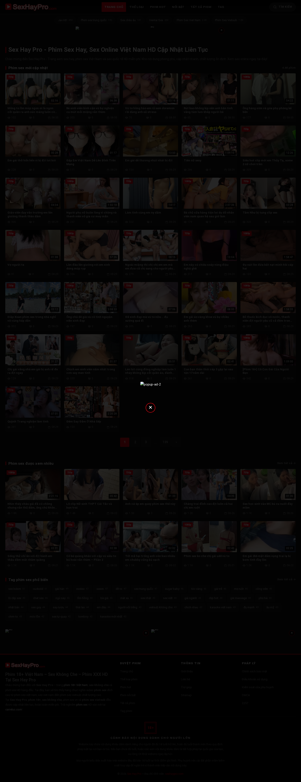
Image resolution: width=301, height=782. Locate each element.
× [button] (150, 407)
